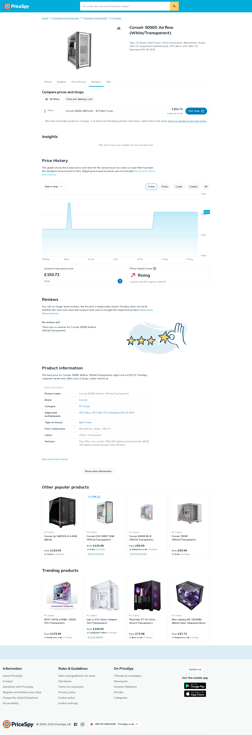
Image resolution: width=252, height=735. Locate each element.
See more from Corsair (55, 459)
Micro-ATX (91, 412)
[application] (126, 227)
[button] (52, 99)
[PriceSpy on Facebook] (76, 724)
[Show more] (45, 111)
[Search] (174, 6)
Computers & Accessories (65, 18)
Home (45, 18)
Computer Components (95, 18)
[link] (62, 525)
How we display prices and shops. (187, 121)
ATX (81, 412)
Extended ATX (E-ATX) (121, 412)
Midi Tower (85, 422)
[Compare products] (119, 28)
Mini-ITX (102, 412)
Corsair (83, 399)
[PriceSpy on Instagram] (82, 724)
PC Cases (116, 18)
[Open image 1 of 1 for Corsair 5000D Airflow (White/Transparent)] (78, 50)
